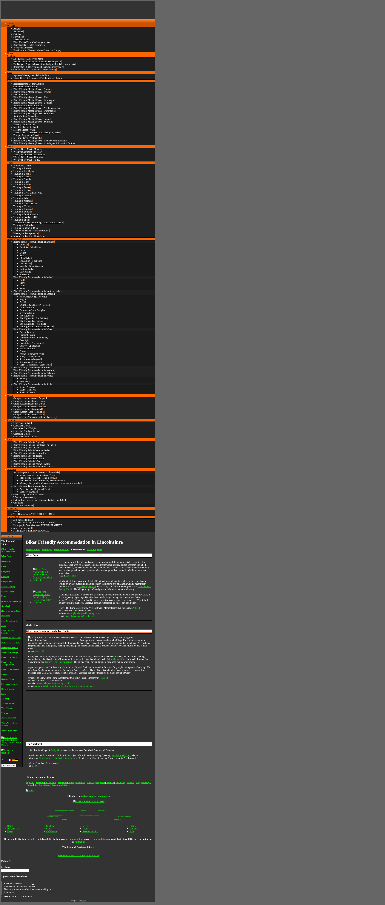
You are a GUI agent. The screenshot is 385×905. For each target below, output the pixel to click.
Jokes (3, 626)
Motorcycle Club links (10, 643)
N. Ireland (50, 782)
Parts (48, 828)
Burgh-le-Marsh (53, 816)
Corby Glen (56, 750)
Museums (5, 674)
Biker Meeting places (123, 816)
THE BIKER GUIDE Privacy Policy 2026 (78, 855)
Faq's (3, 596)
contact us (80, 842)
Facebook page (7, 591)
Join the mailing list (9, 621)
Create (83, 901)
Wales (71, 782)
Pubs (131, 831)
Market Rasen (33, 549)
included (32, 839)
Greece (130, 782)
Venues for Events (8, 718)
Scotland (62, 782)
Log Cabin (70, 575)
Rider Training (7, 689)
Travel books (6, 708)
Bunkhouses (6, 561)
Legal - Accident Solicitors (8, 631)
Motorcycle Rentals (9, 647)
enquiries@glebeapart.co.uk (48, 686)
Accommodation (90, 831)
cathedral (117, 819)
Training (5, 698)
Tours (85, 828)
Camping (133, 828)
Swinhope (47, 549)
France (110, 782)
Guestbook (5, 606)
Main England (94, 549)
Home (10, 826)
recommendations (99, 839)
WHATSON (13, 828)
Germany (120, 782)
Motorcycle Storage (9, 652)
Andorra (80, 782)
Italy (138, 782)
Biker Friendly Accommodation (8, 550)
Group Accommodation (11, 601)
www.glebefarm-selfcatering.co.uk (83, 613)
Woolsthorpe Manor (121, 755)
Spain (30, 785)
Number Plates (7, 679)
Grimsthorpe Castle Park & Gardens (56, 758)
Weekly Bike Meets (9, 730)
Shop (3, 694)
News (10, 831)
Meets (85, 826)
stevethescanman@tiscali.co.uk (80, 616)
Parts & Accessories (9, 684)
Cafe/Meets (51, 831)
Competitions (7, 581)
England (30, 782)
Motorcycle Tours (9, 657)
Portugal (146, 782)
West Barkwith (61, 549)
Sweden (38, 785)
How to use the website (10, 611)
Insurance (5, 616)
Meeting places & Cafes (11, 638)
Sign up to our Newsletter (14, 876)
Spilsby (64, 819)
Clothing (5, 576)
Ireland (40, 782)
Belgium (100, 782)
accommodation (74, 839)
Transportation (7, 703)
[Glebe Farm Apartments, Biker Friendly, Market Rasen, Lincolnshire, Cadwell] (44, 580)
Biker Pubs (6, 556)
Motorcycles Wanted (10, 669)
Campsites (5, 571)
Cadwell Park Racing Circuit (58, 662)
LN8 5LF (135, 608)
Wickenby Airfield (87, 586)
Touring (4, 713)
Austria (90, 782)
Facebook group (8, 586)
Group (132, 826)
